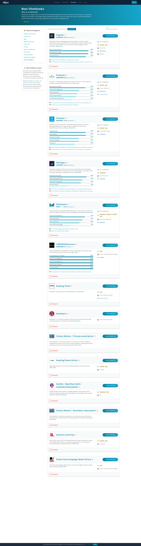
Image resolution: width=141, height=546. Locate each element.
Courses (26, 46)
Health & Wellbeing (29, 49)
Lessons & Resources (30, 34)
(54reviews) (70, 37)
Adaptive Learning (29, 41)
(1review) (68, 246)
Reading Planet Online (66, 360)
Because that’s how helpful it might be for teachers (65, 60)
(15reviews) (70, 165)
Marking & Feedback (29, 57)
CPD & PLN (27, 52)
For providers (65, 2)
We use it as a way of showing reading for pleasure (65, 105)
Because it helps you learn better (60, 231)
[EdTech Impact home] (6, 2)
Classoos (60, 118)
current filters (71, 29)
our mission (36, 81)
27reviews (103, 134)
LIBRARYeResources (65, 244)
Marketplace (74, 2)
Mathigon (60, 162)
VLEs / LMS (27, 44)
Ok (95, 544)
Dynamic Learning (65, 435)
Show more (26, 21)
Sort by (107, 27)
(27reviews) (70, 120)
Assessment (27, 36)
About (85, 2)
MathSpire (61, 313)
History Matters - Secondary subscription (76, 410)
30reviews (103, 91)
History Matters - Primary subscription (74, 336)
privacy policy (88, 544)
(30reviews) (70, 77)
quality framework (28, 82)
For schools (57, 2)
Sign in (134, 2)
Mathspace (61, 204)
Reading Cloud (63, 286)
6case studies (104, 298)
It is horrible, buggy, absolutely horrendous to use (64, 229)
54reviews (103, 51)
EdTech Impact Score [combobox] (111, 29)
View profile (110, 36)
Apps (25, 39)
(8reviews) (70, 206)
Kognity (60, 35)
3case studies (104, 94)
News (80, 2)
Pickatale (60, 75)
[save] (65, 35)
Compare (55, 66)
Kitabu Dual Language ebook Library (73, 459)
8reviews (102, 222)
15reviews (102, 178)
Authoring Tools (28, 54)
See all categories (29, 60)
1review (102, 257)
